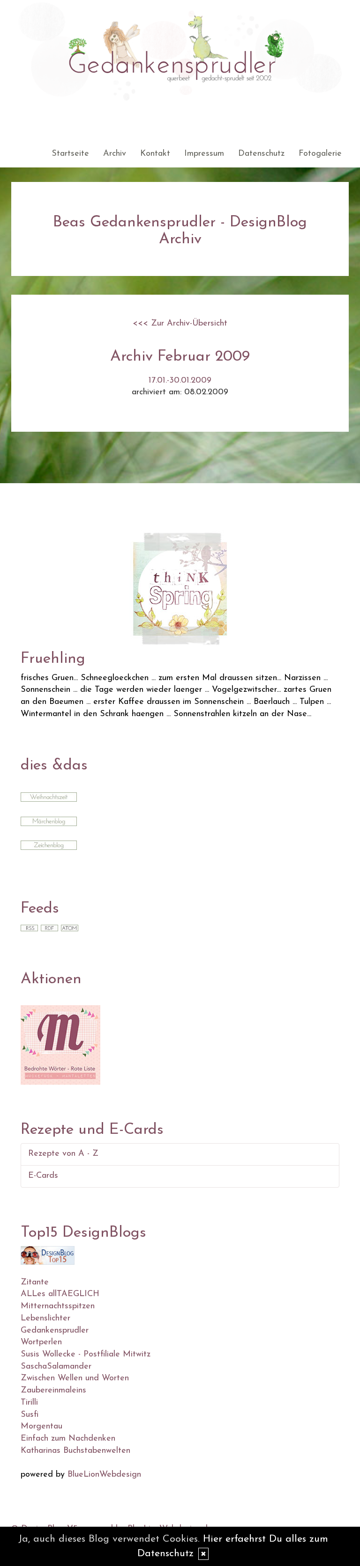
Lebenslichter (45, 1318)
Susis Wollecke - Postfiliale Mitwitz (85, 1354)
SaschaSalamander (56, 1367)
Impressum (204, 154)
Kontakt (155, 154)
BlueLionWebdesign (104, 1475)
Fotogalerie (320, 154)
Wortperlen (41, 1342)
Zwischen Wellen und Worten (75, 1378)
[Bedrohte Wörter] (60, 1044)
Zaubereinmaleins (53, 1390)
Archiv (114, 154)
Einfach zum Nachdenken (68, 1439)
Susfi (29, 1415)
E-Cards (43, 1176)
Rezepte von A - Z (63, 1154)
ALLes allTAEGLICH (60, 1294)
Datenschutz (261, 154)
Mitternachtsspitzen (58, 1306)
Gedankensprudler (55, 1331)
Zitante (35, 1282)
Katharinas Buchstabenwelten (75, 1451)
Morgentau (41, 1426)
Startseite (70, 154)
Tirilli (29, 1403)
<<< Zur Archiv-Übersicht (180, 323)
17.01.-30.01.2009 (180, 381)
